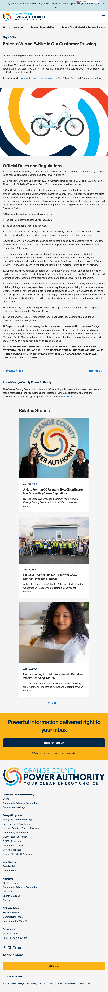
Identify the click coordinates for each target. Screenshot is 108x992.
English (83, 2)
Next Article (95, 371)
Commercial (9, 870)
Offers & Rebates (12, 849)
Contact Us (54, 966)
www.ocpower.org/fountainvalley (80, 3)
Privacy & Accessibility (66, 984)
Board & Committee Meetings (19, 794)
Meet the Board (11, 883)
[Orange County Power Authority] (24, 16)
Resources (9, 929)
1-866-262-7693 (13, 955)
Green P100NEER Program (17, 854)
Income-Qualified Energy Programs (21, 828)
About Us (8, 878)
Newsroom (18, 27)
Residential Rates (12, 912)
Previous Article (14, 371)
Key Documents (11, 933)
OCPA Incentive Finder (15, 836)
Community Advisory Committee (20, 803)
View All (52, 703)
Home (4, 26)
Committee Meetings (14, 807)
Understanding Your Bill (15, 921)
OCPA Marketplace (13, 841)
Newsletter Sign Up (54, 742)
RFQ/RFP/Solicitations (15, 937)
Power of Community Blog (42, 27)
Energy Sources (11, 896)
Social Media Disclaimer (13, 976)
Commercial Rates (13, 916)
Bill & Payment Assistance (16, 824)
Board (6, 798)
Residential (9, 866)
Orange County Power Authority (23, 984)
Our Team (8, 891)
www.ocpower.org (73, 396)
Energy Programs (12, 815)
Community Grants (13, 845)
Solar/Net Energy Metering (17, 819)
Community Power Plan (15, 832)
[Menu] (103, 16)
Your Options (10, 862)
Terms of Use (84, 984)
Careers (7, 900)
